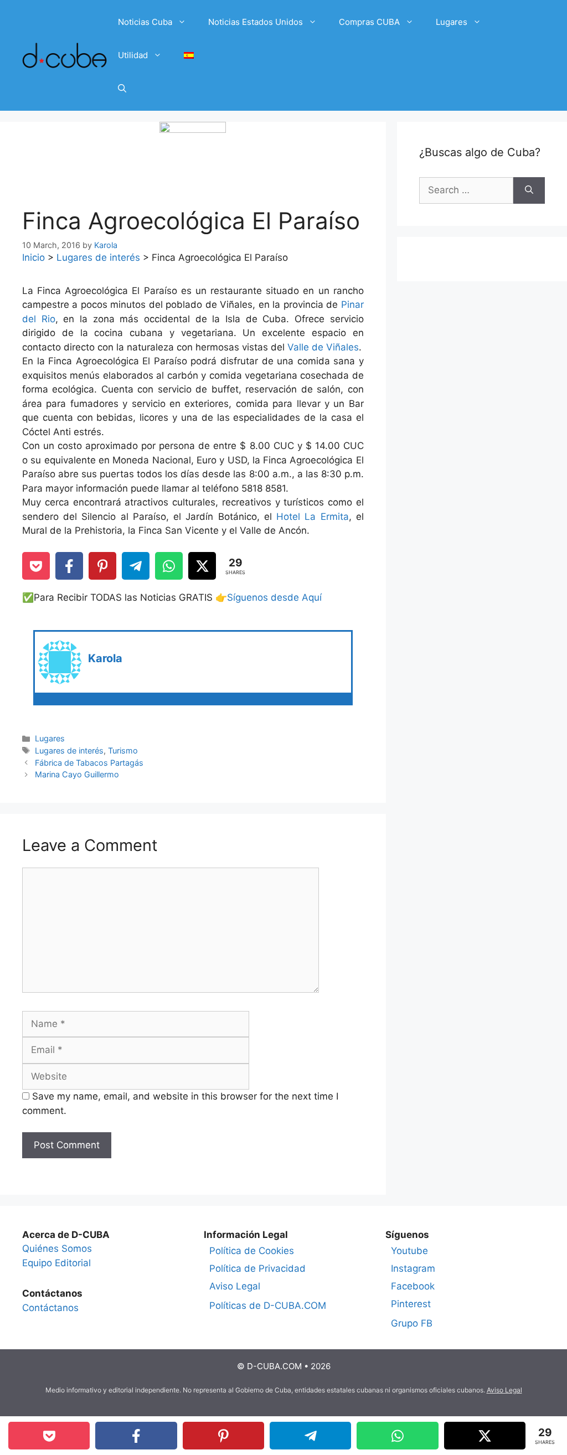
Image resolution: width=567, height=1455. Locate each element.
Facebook (413, 1286)
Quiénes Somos (57, 1248)
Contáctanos (50, 1307)
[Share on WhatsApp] (169, 566)
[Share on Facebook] (69, 566)
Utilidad (133, 55)
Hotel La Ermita (312, 516)
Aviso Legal (234, 1286)
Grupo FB (411, 1323)
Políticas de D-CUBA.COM (267, 1305)
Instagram (413, 1268)
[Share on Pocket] (36, 566)
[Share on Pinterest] (102, 566)
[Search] (529, 190)
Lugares (451, 22)
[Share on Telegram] (136, 566)
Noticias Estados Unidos (255, 22)
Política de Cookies (251, 1250)
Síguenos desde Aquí (274, 597)
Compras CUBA (369, 22)
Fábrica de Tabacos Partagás (89, 762)
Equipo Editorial (56, 1262)
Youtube (409, 1250)
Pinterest (411, 1304)
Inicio (33, 257)
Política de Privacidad (257, 1268)
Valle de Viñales (323, 347)
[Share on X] (202, 566)
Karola (105, 658)
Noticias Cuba (145, 22)
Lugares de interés (98, 257)
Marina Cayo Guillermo (77, 774)
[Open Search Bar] (122, 88)
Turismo (123, 750)
